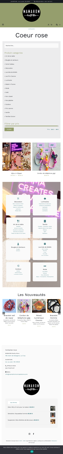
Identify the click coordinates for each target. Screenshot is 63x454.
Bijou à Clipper (16, 173)
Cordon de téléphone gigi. (46, 173)
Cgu (27, 440)
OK (32, 451)
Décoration (9, 68)
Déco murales (36, 322)
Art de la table (10, 56)
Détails (7, 157)
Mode (7, 88)
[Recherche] (57, 24)
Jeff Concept (31, 442)
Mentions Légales (33, 440)
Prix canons (9, 108)
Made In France (10, 84)
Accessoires (6, 320)
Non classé (8, 96)
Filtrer (9, 129)
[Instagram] (29, 433)
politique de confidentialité (44, 440)
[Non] (61, 449)
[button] (4, 144)
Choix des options (15, 156)
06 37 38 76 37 (48, 1)
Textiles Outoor (10, 116)
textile (7, 112)
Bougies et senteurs (11, 60)
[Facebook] (33, 433)
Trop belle (10, 323)
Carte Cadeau (9, 64)
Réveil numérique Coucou (39, 317)
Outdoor (8, 104)
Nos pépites (9, 100)
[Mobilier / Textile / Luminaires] (18, 272)
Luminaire (8, 80)
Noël (6, 92)
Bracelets (50, 321)
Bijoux (25, 320)
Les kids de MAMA (11, 72)
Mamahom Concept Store (12, 440)
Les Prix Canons (10, 76)
